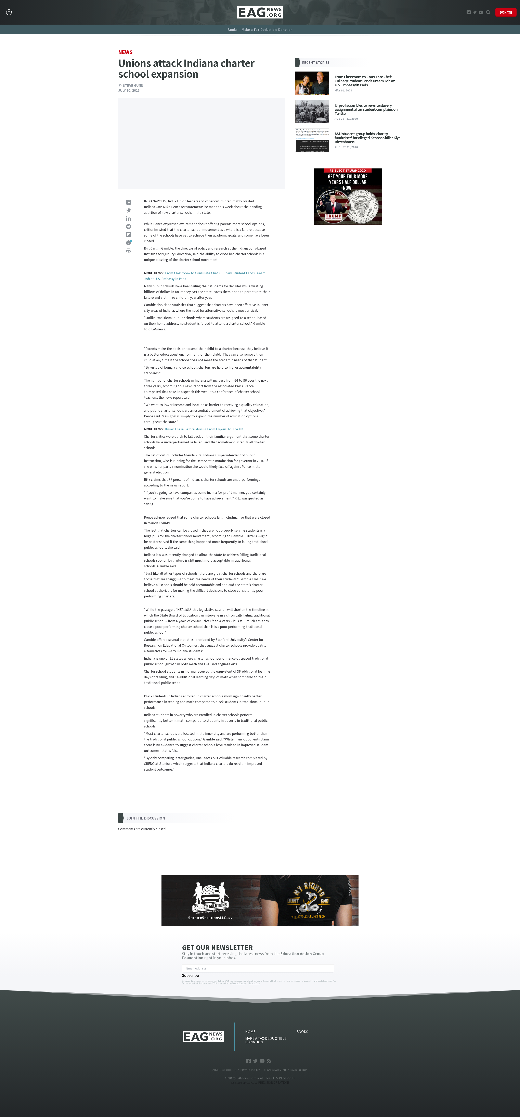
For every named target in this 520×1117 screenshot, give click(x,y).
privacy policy (307, 981)
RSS (269, 1061)
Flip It (128, 234)
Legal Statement (275, 1069)
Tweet (128, 210)
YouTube (481, 12)
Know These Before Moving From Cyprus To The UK (204, 429)
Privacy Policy (250, 1069)
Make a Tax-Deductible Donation (267, 29)
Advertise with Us (224, 1069)
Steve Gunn (133, 85)
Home (250, 1031)
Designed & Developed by (260, 1082)
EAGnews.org (203, 1036)
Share (128, 202)
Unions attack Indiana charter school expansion (260, 12)
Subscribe (190, 975)
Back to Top (298, 1069)
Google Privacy (238, 983)
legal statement (324, 981)
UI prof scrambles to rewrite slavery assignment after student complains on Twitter (366, 109)
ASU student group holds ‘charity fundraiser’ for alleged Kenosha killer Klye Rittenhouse (367, 137)
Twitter (475, 12)
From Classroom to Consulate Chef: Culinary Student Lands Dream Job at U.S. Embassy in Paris (365, 80)
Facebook (469, 12)
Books (232, 29)
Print (128, 251)
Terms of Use (254, 983)
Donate (506, 12)
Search (488, 12)
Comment (128, 242)
